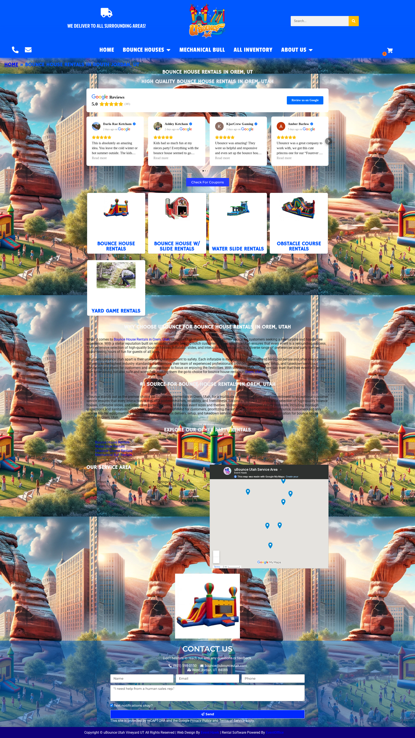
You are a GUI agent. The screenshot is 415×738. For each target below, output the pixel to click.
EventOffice (275, 732)
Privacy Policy (201, 721)
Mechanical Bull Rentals (113, 455)
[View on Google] (96, 126)
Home (106, 49)
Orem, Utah (253, 372)
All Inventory (253, 49)
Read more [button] (99, 158)
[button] (86, 141)
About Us (293, 49)
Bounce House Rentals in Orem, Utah (141, 339)
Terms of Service (232, 721)
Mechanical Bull (202, 49)
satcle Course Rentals (115, 451)
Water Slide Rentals (110, 446)
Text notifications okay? (133, 705)
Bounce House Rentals (112, 442)
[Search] (354, 21)
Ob (97, 451)
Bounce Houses (143, 49)
